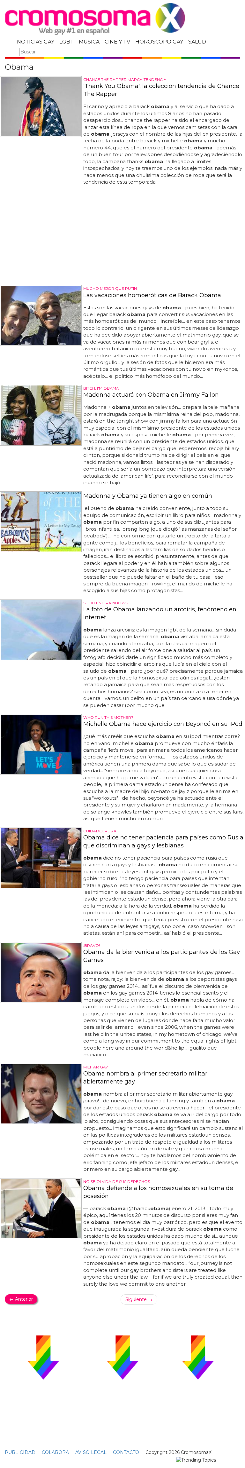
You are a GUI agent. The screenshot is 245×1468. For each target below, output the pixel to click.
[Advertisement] (122, 235)
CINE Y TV (117, 42)
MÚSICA (89, 42)
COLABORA (55, 1452)
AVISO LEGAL (91, 1452)
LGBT (66, 42)
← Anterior (21, 1299)
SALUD (197, 42)
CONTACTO (126, 1452)
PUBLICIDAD (20, 1452)
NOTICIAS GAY (35, 42)
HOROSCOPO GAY (159, 42)
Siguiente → (138, 1299)
